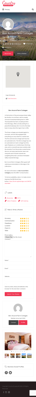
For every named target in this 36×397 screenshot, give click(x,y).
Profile (23, 322)
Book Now (8, 53)
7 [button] (23, 351)
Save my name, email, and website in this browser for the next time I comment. (16, 288)
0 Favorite (29, 44)
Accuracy (8, 218)
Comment (8, 239)
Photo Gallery (9, 235)
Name (7, 260)
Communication (9, 221)
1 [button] (11, 351)
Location (7, 226)
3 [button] (15, 351)
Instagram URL (10, 372)
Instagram (6, 392)
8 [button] (24, 351)
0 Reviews (17, 44)
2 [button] (13, 351)
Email (6, 268)
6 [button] (21, 351)
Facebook (3, 392)
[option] (18, 341)
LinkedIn (9, 392)
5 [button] (19, 351)
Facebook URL (6, 372)
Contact (13, 322)
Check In (7, 228)
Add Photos (7, 47)
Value (6, 230)
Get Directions (12, 98)
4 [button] (17, 351)
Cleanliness (8, 223)
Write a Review (21, 53)
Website (7, 276)
